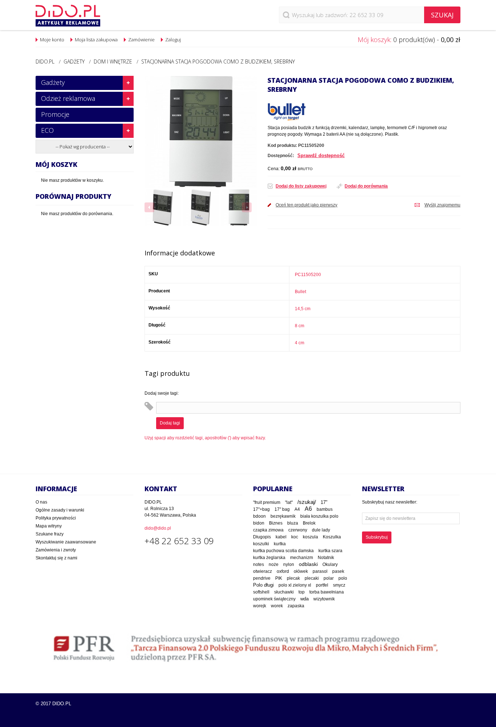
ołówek (301, 571)
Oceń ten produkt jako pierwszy (306, 205)
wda (304, 598)
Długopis (262, 536)
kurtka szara (330, 550)
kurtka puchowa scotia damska (283, 550)
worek (277, 605)
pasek (338, 571)
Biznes (275, 523)
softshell (261, 592)
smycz (339, 585)
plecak (293, 578)
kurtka (280, 543)
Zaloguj (173, 39)
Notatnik (326, 557)
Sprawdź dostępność (321, 155)
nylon (288, 564)
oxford (283, 571)
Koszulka (332, 536)
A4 (297, 509)
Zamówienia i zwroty (56, 550)
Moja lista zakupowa (96, 39)
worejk (259, 605)
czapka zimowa (268, 530)
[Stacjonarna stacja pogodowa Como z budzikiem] (163, 207)
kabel (281, 536)
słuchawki (284, 592)
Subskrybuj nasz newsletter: (389, 502)
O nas (41, 502)
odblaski (308, 564)
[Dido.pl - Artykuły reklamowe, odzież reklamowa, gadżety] (68, 15)
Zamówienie (141, 39)
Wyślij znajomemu (442, 205)
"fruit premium (266, 502)
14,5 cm (302, 308)
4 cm (299, 342)
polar (329, 578)
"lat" (289, 502)
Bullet (300, 291)
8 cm (299, 325)
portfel (322, 585)
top (301, 592)
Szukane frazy (50, 534)
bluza (292, 523)
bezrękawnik (283, 516)
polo (342, 578)
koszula (310, 536)
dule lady (321, 529)
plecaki (312, 578)
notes (258, 564)
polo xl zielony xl (295, 585)
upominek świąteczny (274, 598)
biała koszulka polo (319, 516)
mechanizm (301, 557)
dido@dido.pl (158, 528)
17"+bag (261, 509)
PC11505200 (308, 274)
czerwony (297, 530)
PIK (278, 578)
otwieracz (262, 571)
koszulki (261, 543)
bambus (325, 509)
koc (294, 536)
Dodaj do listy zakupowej (301, 186)
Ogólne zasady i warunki (60, 510)
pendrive (262, 578)
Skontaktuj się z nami (56, 557)
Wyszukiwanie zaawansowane (66, 542)
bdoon (259, 516)
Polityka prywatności (56, 518)
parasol (320, 571)
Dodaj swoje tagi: (162, 393)
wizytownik (324, 598)
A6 (308, 509)
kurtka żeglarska (269, 557)
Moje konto (52, 39)
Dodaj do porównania (366, 186)
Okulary (330, 564)
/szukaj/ (306, 502)
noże (274, 564)
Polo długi (263, 585)
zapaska (296, 605)
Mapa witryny (49, 526)
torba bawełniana (326, 592)
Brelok (309, 523)
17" (324, 502)
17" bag (282, 509)
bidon (258, 523)
